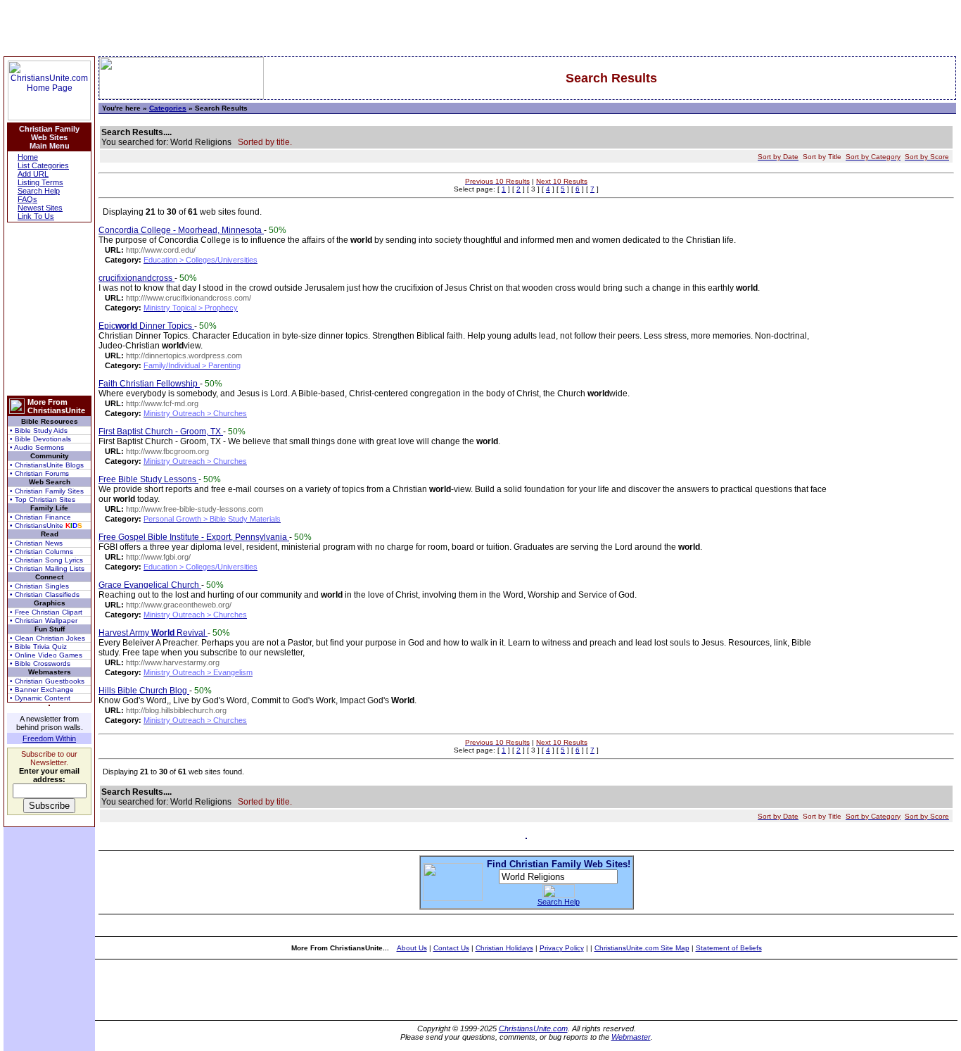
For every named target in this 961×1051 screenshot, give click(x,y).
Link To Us (36, 216)
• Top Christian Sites (42, 499)
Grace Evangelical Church (149, 585)
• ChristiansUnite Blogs (47, 465)
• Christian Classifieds (44, 594)
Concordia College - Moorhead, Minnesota (181, 230)
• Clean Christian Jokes (47, 638)
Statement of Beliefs (729, 948)
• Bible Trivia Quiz (38, 646)
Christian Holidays (504, 948)
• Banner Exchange (42, 689)
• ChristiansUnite (46, 525)
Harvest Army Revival (153, 633)
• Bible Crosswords (40, 663)
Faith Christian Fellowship (149, 384)
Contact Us (451, 948)
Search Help (39, 191)
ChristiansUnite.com (533, 1028)
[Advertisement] (49, 309)
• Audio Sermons (37, 447)
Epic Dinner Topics (146, 326)
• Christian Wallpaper (43, 620)
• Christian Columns (41, 551)
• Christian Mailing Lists (47, 568)
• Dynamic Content (40, 698)
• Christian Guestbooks (47, 681)
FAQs (27, 199)
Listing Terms (40, 182)
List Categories (43, 165)
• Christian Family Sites (47, 491)
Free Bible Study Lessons (148, 479)
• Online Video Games (46, 655)
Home (28, 157)
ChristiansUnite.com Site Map (641, 948)
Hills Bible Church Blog (143, 691)
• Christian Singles (39, 586)
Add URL (33, 174)
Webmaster (631, 1037)
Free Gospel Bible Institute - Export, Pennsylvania (193, 537)
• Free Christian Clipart (46, 612)
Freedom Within (49, 738)
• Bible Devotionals (40, 439)
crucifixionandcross (136, 278)
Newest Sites (40, 207)
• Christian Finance (40, 517)
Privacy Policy (562, 948)
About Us (412, 948)
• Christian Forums (39, 473)
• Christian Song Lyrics (46, 560)
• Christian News (36, 543)
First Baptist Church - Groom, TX (160, 431)
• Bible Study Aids (39, 430)
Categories (167, 108)
